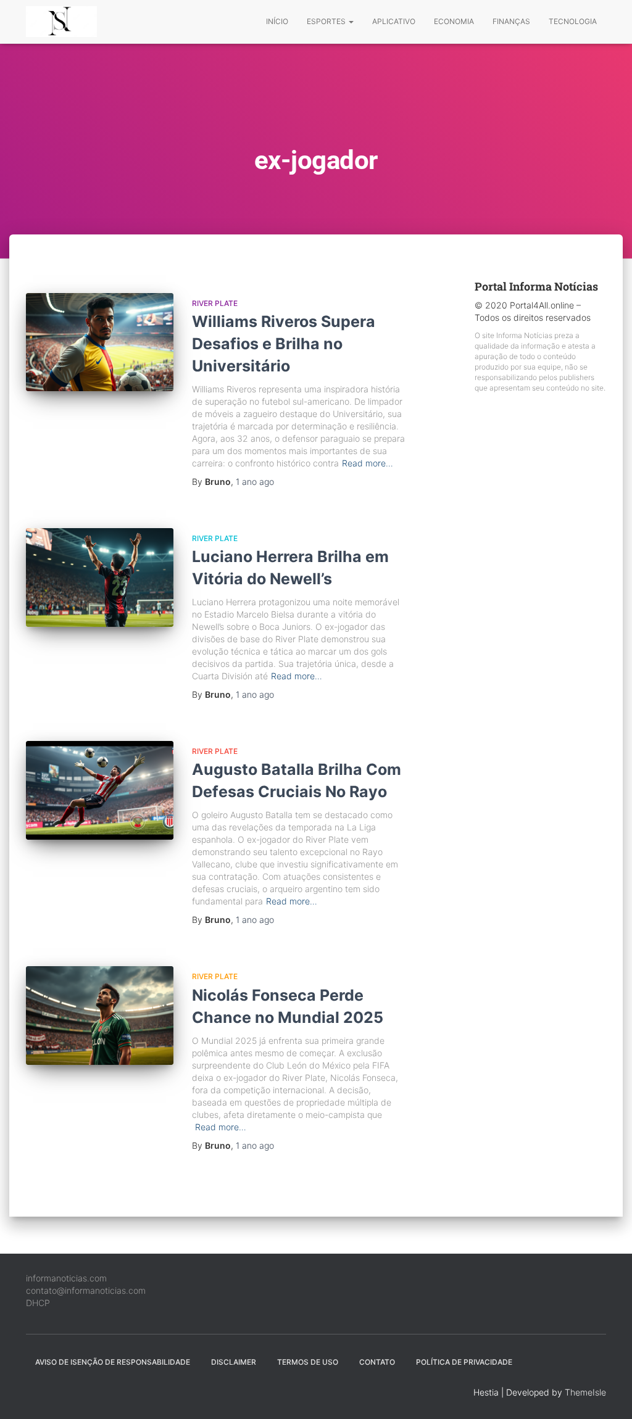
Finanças (511, 21)
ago (255, 481)
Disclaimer (233, 1362)
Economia (454, 21)
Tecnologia (573, 21)
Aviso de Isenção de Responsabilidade (112, 1362)
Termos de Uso (307, 1362)
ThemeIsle (585, 1392)
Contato (377, 1362)
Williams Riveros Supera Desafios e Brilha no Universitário (283, 343)
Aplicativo (393, 21)
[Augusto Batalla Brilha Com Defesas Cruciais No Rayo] (99, 790)
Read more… (367, 463)
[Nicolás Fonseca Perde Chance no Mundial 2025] (99, 1015)
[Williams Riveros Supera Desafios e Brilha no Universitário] (99, 342)
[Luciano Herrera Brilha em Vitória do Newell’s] (99, 577)
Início (277, 21)
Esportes (327, 21)
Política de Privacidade (464, 1362)
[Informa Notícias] (61, 21)
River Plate (215, 303)
